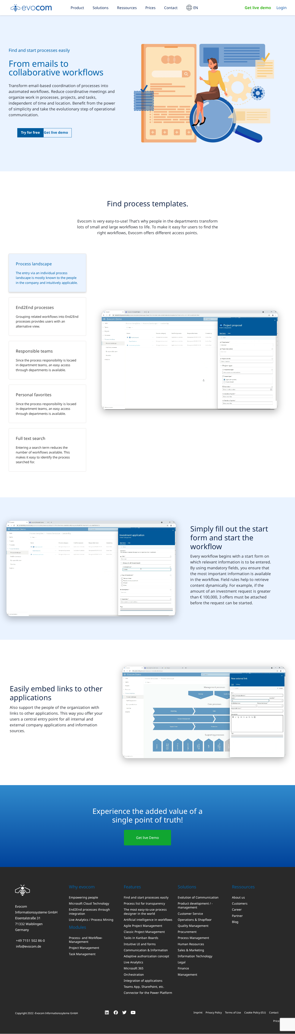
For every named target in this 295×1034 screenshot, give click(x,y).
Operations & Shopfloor (195, 919)
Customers (239, 903)
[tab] (47, 273)
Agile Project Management (143, 926)
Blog (235, 922)
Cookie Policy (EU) (255, 1012)
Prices (150, 7)
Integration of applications (143, 981)
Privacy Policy (214, 1012)
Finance (183, 968)
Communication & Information (146, 950)
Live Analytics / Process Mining (91, 919)
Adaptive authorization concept (146, 956)
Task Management (82, 954)
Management (187, 974)
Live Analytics (133, 962)
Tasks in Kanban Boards (141, 938)
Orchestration (134, 974)
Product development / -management (195, 905)
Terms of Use (233, 1012)
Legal (182, 962)
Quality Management (193, 926)
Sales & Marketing (191, 950)
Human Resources (191, 944)
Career (237, 910)
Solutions (100, 7)
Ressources (127, 7)
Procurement (187, 932)
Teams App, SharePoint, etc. (144, 987)
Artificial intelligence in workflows (148, 919)
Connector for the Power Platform (148, 993)
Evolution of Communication (198, 897)
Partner (237, 916)
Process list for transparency (144, 903)
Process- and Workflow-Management (86, 940)
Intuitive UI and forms (140, 944)
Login (281, 7)
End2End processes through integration (89, 911)
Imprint (197, 1012)
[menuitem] (192, 7)
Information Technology (195, 956)
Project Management (84, 948)
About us (238, 897)
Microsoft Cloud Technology (89, 903)
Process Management (193, 938)
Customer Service (190, 913)
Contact (171, 7)
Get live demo (258, 7)
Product (77, 7)
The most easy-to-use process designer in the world (145, 911)
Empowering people (83, 897)
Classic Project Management (144, 932)
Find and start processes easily (146, 897)
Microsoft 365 (133, 968)
